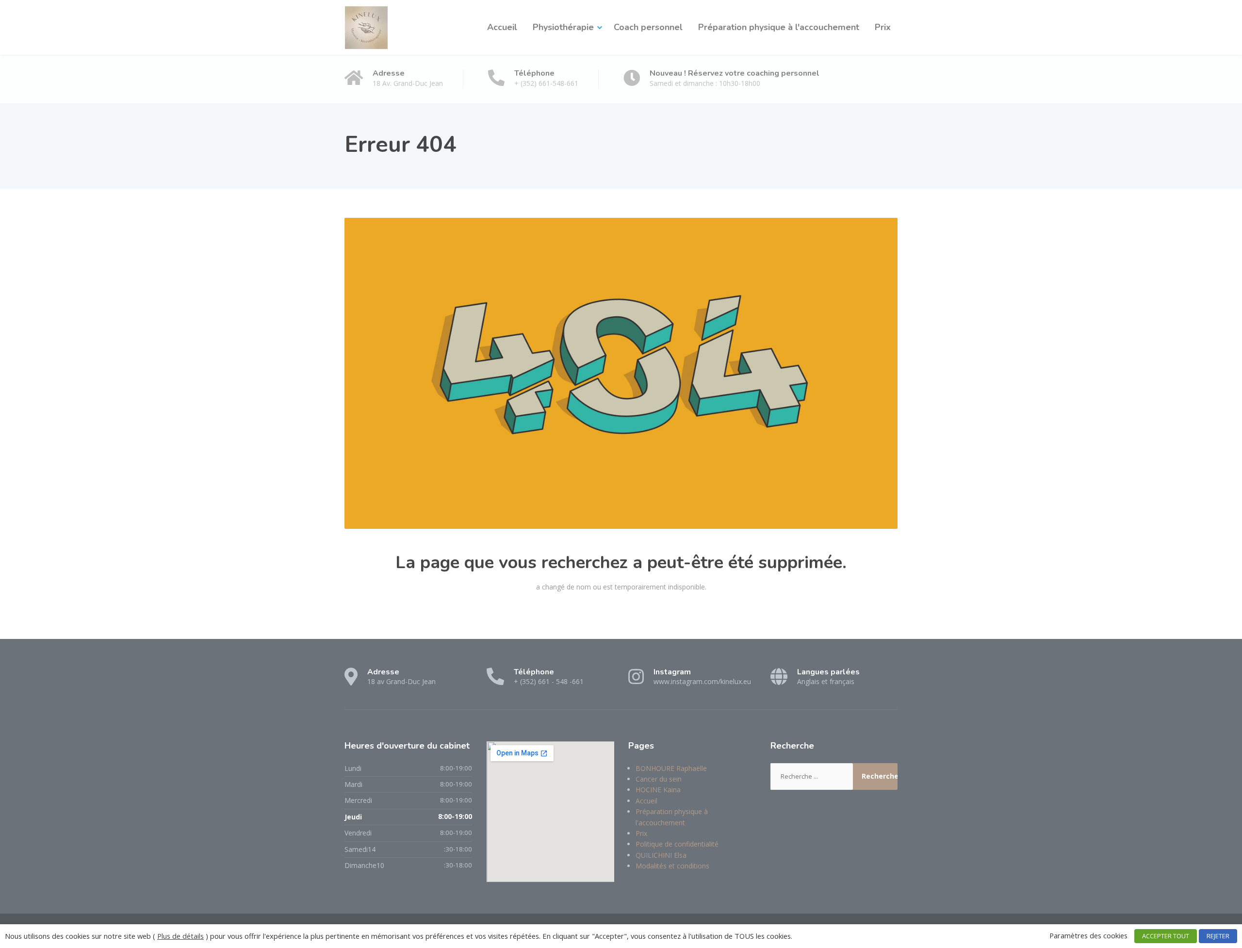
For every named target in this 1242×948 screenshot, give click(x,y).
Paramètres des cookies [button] (1088, 935)
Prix (883, 27)
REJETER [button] (1218, 936)
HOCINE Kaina (658, 789)
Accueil (502, 27)
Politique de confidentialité (677, 844)
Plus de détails (180, 936)
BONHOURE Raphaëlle (671, 768)
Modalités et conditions (672, 865)
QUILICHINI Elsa (661, 855)
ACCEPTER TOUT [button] (1165, 936)
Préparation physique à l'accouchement (778, 27)
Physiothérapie (563, 27)
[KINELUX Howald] (366, 27)
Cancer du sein (659, 779)
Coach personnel (648, 27)
